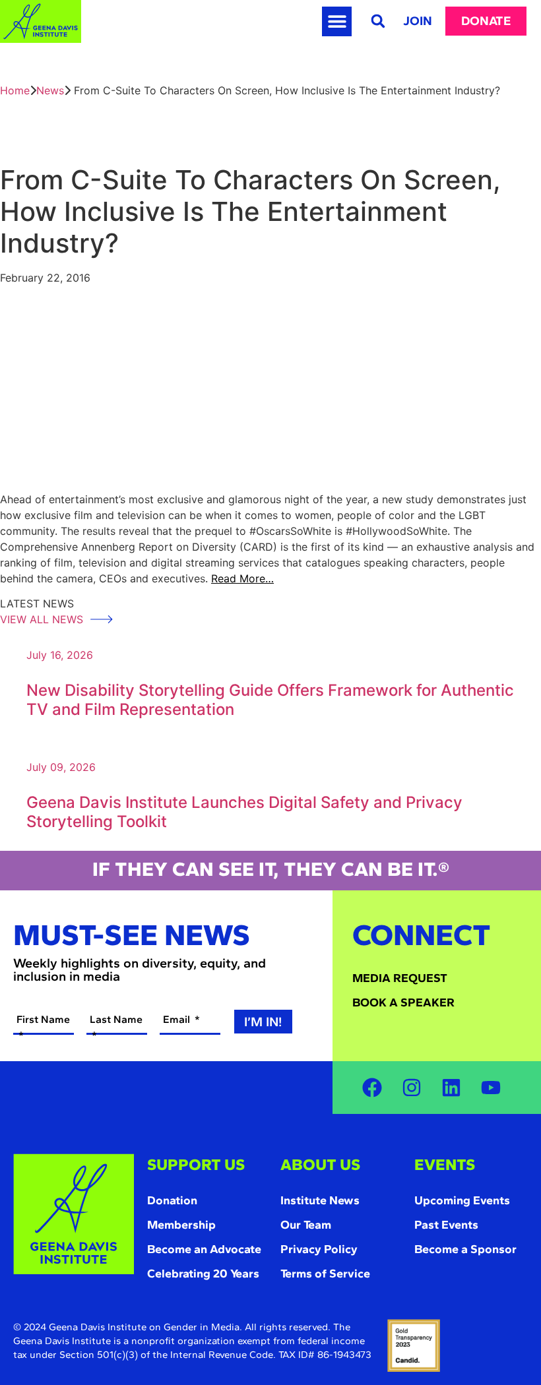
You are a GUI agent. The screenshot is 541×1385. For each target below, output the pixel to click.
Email (178, 1019)
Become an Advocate (204, 1249)
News (50, 90)
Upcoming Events (462, 1200)
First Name (43, 1019)
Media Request (399, 978)
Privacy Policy (319, 1249)
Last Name (116, 1019)
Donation (172, 1200)
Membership (181, 1224)
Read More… (242, 578)
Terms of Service (325, 1273)
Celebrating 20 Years (203, 1273)
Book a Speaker (403, 1002)
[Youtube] (491, 1087)
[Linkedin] (451, 1087)
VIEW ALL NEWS (43, 619)
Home (15, 90)
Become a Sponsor (465, 1249)
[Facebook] (372, 1087)
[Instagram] (411, 1087)
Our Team (305, 1224)
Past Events (446, 1224)
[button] (337, 21)
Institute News (320, 1200)
